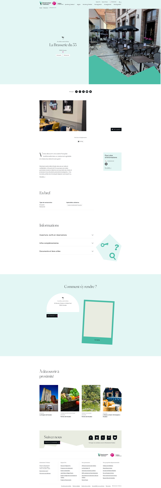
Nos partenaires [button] (86, 462)
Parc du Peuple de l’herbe (108, 473)
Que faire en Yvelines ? (70, 5)
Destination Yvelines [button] (44, 462)
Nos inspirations (98, 5)
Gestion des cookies (86, 486)
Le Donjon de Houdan (45, 415)
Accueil (40, 7)
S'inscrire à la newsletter (51, 442)
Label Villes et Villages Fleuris (67, 473)
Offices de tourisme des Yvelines (89, 465)
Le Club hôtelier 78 (86, 468)
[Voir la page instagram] (106, 164)
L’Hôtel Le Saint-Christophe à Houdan (111, 415)
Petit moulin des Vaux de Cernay (110, 475)
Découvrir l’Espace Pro (66, 465)
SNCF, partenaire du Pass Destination (90, 473)
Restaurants (45, 7)
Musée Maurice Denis (107, 468)
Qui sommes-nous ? (43, 470)
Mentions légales (76, 486)
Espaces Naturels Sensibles (109, 478)
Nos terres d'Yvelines (88, 5)
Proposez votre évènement (67, 468)
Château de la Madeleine (108, 465)
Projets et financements (66, 480)
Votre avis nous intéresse (45, 473)
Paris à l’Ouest (85, 480)
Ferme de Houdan (66, 416)
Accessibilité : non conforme (98, 486)
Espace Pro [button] (63, 462)
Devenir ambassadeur (65, 470)
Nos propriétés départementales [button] (111, 462)
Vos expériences (108, 5)
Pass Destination (118, 5)
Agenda (79, 5)
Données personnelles (66, 486)
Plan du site (108, 486)
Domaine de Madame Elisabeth (109, 470)
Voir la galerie (117, 129)
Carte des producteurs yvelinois (89, 470)
